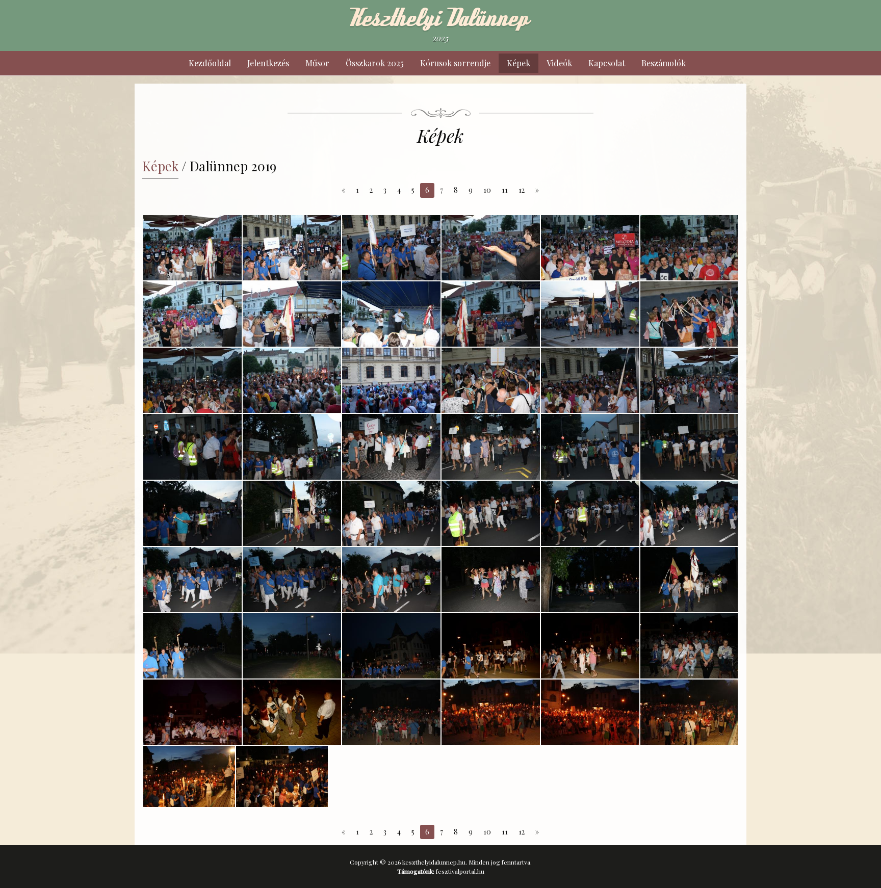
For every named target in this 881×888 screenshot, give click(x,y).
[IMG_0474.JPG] (689, 712)
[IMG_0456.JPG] (192, 645)
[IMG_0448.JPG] (192, 579)
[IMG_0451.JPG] (391, 579)
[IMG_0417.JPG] (491, 247)
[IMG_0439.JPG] (590, 446)
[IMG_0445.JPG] (590, 513)
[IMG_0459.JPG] (391, 645)
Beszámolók (663, 63)
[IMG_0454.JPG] (590, 579)
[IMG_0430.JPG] (391, 380)
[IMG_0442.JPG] (292, 513)
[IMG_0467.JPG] (491, 712)
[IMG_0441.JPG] (192, 513)
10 (487, 190)
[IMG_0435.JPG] (192, 446)
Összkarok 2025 (375, 63)
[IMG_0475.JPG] (189, 776)
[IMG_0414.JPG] (192, 247)
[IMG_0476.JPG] (282, 776)
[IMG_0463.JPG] (689, 645)
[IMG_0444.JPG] (491, 513)
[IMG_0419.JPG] (689, 247)
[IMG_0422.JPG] (391, 314)
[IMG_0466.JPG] (391, 712)
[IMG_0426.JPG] (590, 314)
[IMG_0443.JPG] (391, 513)
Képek (518, 63)
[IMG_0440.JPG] (689, 446)
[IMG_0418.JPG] (590, 247)
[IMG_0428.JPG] (192, 380)
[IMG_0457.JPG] (292, 645)
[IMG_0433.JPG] (590, 380)
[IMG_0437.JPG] (391, 446)
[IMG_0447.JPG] (689, 513)
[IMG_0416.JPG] (391, 247)
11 (505, 190)
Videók (559, 63)
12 (522, 190)
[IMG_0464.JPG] (192, 712)
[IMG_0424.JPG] (491, 314)
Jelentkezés (268, 63)
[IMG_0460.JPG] (491, 645)
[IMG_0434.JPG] (689, 380)
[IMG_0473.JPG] (590, 712)
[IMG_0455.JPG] (689, 579)
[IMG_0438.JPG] (491, 446)
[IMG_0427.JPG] (689, 314)
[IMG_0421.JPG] (292, 314)
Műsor (317, 63)
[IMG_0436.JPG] (292, 446)
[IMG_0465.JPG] (292, 712)
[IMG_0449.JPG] (292, 579)
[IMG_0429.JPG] (292, 380)
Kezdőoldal (210, 63)
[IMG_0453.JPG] (491, 579)
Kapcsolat (606, 63)
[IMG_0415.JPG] (292, 247)
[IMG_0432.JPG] (491, 380)
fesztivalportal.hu (460, 871)
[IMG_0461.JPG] (590, 645)
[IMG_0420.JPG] (192, 314)
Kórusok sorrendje (455, 63)
